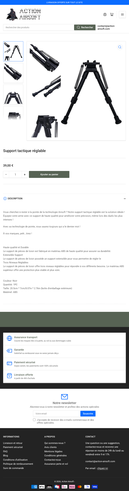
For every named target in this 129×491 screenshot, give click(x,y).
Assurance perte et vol (56, 463)
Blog (5, 455)
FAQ (5, 451)
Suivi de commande (13, 468)
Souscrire (88, 413)
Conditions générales (55, 455)
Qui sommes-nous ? (54, 443)
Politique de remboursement (18, 463)
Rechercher (87, 27)
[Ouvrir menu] (122, 14)
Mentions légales (53, 451)
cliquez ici (102, 468)
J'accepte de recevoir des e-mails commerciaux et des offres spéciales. (65, 421)
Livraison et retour (12, 443)
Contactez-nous (52, 459)
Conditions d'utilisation (15, 459)
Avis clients (50, 447)
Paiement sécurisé (13, 447)
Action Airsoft (68, 481)
